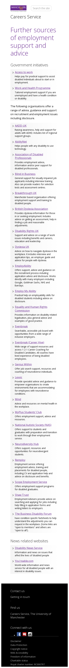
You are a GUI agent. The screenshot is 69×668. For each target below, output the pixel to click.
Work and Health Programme (32, 88)
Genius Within (23, 364)
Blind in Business (25, 174)
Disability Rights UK (27, 231)
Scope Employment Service (31, 482)
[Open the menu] (57, 9)
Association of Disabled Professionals (29, 156)
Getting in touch (20, 597)
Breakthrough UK (25, 193)
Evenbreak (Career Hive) (29, 342)
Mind (18, 399)
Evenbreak (21, 326)
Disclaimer (15, 641)
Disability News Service (29, 548)
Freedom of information (23, 656)
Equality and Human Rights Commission (31, 308)
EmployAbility (23, 266)
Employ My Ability (25, 291)
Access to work (24, 72)
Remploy (20, 460)
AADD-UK (20, 125)
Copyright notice (18, 648)
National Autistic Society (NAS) (33, 425)
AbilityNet (21, 141)
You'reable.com (24, 561)
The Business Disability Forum (33, 514)
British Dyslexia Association (31, 209)
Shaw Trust (22, 495)
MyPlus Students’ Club (28, 412)
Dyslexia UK (22, 247)
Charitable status (19, 660)
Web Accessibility (19, 652)
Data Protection (18, 645)
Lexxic (18, 377)
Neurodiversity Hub (27, 444)
